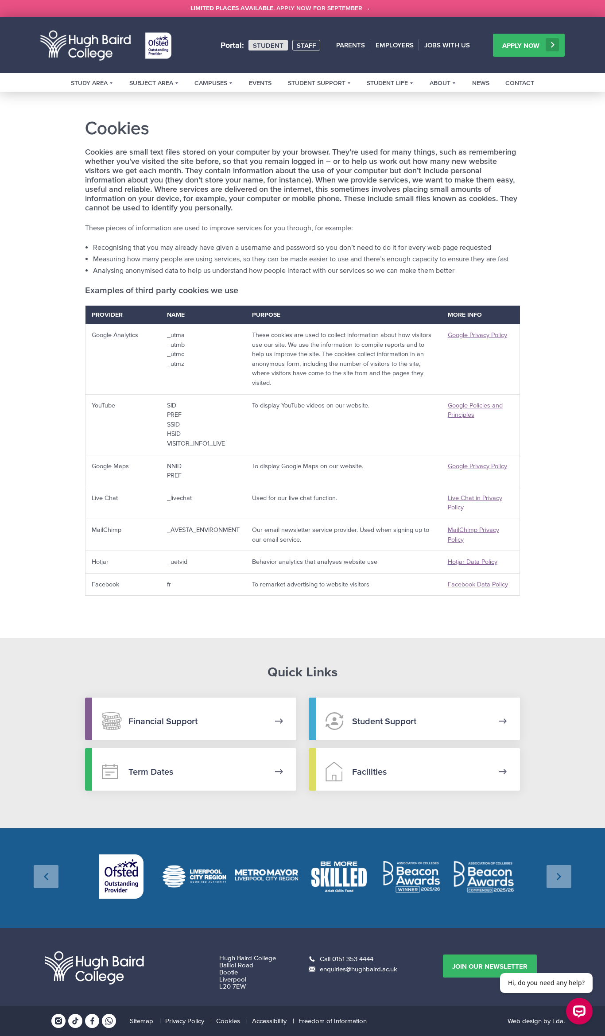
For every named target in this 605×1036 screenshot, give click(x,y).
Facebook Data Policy (478, 584)
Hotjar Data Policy (472, 562)
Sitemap (141, 1020)
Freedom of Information (333, 1020)
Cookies (228, 1020)
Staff (306, 45)
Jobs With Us (447, 45)
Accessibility (269, 1020)
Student (268, 45)
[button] (46, 876)
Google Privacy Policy (477, 335)
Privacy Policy (184, 1020)
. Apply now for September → (280, 8)
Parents (350, 45)
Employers (395, 45)
